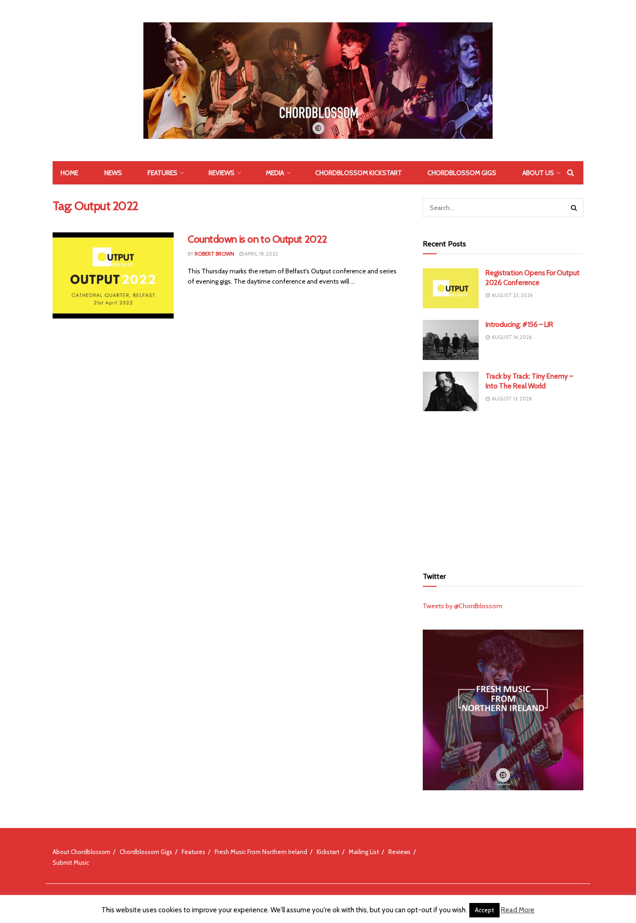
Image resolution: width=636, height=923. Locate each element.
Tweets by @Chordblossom (462, 606)
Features (162, 173)
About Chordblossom (81, 851)
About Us (538, 173)
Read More (518, 910)
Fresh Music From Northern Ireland (261, 851)
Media (275, 173)
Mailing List (364, 851)
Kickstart (328, 851)
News (113, 173)
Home (69, 173)
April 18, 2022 (261, 254)
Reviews (222, 173)
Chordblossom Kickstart (358, 173)
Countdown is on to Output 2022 (257, 239)
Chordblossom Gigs (461, 173)
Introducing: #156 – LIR (519, 324)
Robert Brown (214, 254)
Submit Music (71, 862)
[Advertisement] (503, 488)
